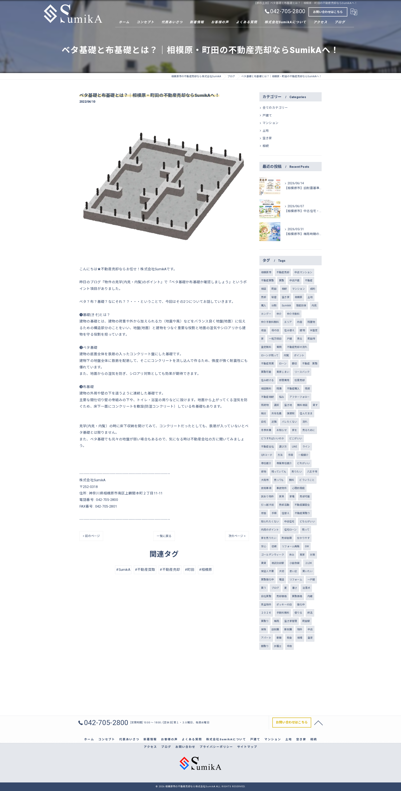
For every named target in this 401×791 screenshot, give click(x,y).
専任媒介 (266, 463)
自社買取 (266, 596)
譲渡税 (291, 413)
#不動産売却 (170, 570)
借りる (298, 612)
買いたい (307, 571)
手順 (274, 513)
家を (294, 430)
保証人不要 (267, 571)
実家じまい (283, 371)
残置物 (311, 322)
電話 (281, 579)
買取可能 (266, 371)
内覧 (286, 355)
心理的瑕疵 (298, 488)
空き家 (267, 138)
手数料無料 (283, 612)
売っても (279, 480)
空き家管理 (290, 621)
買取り (265, 621)
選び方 (283, 446)
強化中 (301, 604)
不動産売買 (267, 363)
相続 (266, 146)
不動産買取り (302, 513)
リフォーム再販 (290, 546)
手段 (290, 455)
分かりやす (303, 538)
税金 (289, 637)
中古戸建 (294, 280)
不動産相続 (267, 397)
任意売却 (299, 380)
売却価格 (282, 596)
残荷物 (265, 405)
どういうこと (307, 480)
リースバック (302, 371)
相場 (299, 637)
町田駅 (306, 621)
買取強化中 (267, 579)
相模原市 (266, 272)
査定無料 (266, 347)
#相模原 (205, 570)
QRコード (266, 455)
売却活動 (284, 504)
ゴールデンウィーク (272, 554)
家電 (291, 496)
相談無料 (266, 388)
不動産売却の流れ (297, 347)
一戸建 (311, 579)
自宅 (263, 421)
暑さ (294, 587)
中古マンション (303, 272)
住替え (285, 513)
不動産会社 (267, 446)
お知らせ (282, 430)
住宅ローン (290, 529)
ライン (306, 446)
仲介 (279, 313)
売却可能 (305, 496)
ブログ (275, 587)
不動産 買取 (309, 363)
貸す (315, 405)
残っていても (279, 471)
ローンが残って (269, 355)
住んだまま (306, 413)
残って (306, 529)
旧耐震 (275, 629)
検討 (263, 413)
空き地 (288, 405)
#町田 (189, 570)
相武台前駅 (278, 563)
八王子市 (312, 471)
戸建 (289, 338)
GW (307, 546)
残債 (279, 388)
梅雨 (276, 621)
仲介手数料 (293, 313)
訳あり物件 (267, 496)
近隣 (274, 421)
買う (263, 587)
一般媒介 (303, 455)
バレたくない (289, 421)
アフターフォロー (299, 397)
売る (299, 338)
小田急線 (294, 563)
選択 (276, 405)
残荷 (307, 388)
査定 (310, 637)
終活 (309, 612)
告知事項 (266, 488)
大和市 (265, 480)
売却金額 (287, 538)
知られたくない (270, 521)
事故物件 (282, 488)
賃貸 (263, 563)
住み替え (289, 330)
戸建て (267, 115)
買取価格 (297, 596)
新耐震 (288, 629)
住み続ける (267, 380)
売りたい (297, 471)
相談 (263, 288)
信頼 (274, 546)
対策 (312, 554)
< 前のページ (91, 536)
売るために (308, 430)
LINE (294, 446)
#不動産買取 (145, 570)
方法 (280, 455)
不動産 (309, 280)
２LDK (308, 563)
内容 (299, 322)
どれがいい (303, 463)
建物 (302, 330)
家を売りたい (268, 538)
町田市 (311, 338)
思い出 (293, 571)
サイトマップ (247, 746)
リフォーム (295, 579)
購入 (263, 305)
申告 (289, 646)
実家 (302, 554)
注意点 (306, 587)
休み (291, 554)
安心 (263, 546)
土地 (266, 131)
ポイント (299, 355)
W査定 (314, 330)
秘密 (274, 297)
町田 (274, 288)
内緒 (309, 596)
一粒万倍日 (275, 338)
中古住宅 (289, 521)
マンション (270, 123)
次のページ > (237, 536)
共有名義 (277, 413)
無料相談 (302, 405)
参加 (263, 513)
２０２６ (266, 612)
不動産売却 (283, 272)
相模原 (298, 297)
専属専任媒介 (284, 463)
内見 (314, 305)
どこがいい (295, 438)
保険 (263, 629)
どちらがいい (307, 521)
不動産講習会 (302, 504)
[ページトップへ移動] (318, 722)
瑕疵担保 (301, 305)
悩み (281, 397)
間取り (265, 646)
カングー (266, 313)
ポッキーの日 (284, 604)
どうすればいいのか (272, 438)
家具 (281, 496)
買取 (281, 280)
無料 (291, 480)
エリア (288, 322)
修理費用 (284, 380)
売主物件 (266, 604)
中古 (310, 629)
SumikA (286, 305)
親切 (294, 363)
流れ (304, 421)
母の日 (275, 330)
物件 (299, 629)
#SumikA (123, 570)
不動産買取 (267, 280)
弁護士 (278, 646)
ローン (283, 363)
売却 (263, 297)
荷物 (263, 471)
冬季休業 (266, 430)
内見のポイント (270, 529)
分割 (274, 305)
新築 (279, 637)
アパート (266, 637)
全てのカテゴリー (275, 108)
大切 (281, 571)
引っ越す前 (267, 504)
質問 (279, 347)
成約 (312, 288)
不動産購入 (293, 388)
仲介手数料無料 (270, 322)
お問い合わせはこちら (328, 12)
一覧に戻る (164, 536)
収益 (263, 330)
